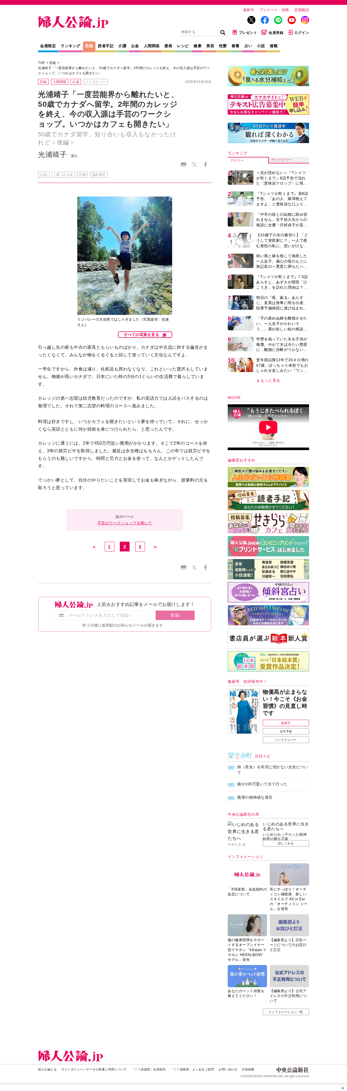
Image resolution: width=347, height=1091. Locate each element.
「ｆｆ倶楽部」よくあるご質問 (192, 1069)
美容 (210, 46)
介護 (122, 46)
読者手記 (106, 46)
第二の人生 (64, 175)
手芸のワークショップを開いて (124, 523)
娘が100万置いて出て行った (262, 784)
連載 (274, 46)
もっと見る (270, 380)
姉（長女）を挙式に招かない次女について (272, 769)
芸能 (89, 46)
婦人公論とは (47, 1069)
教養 (236, 46)
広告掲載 (248, 1069)
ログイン (301, 33)
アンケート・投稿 (274, 10)
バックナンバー (286, 739)
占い (248, 46)
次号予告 (286, 731)
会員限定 (48, 46)
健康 (197, 46)
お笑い (45, 175)
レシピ (183, 46)
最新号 (248, 10)
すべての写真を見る (141, 335)
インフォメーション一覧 (286, 1011)
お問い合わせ (228, 1069)
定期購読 (301, 10)
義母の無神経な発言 (255, 797)
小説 (261, 46)
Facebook (205, 164)
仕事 (82, 175)
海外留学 (99, 175)
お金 (135, 46)
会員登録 (276, 33)
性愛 (223, 46)
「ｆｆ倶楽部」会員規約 (148, 1069)
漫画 (168, 46)
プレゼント (248, 33)
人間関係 (152, 46)
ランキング (71, 46)
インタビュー (95, 82)
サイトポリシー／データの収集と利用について (94, 1069)
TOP (41, 63)
